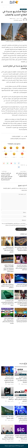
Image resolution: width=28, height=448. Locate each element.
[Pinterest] (11, 163)
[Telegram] (18, 167)
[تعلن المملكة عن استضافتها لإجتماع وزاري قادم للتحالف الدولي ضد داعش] (7, 294)
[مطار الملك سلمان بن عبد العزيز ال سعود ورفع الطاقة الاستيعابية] (21, 241)
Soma (11, 18)
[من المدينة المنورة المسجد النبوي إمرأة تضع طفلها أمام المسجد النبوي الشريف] (21, 294)
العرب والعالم (23, 9)
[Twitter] (15, 163)
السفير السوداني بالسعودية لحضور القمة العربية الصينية (8, 437)
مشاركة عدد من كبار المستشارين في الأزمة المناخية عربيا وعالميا (21, 320)
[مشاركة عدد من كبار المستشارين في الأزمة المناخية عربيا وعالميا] (21, 312)
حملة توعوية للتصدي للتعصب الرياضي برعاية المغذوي (21, 399)
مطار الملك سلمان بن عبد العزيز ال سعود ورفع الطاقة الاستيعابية (21, 249)
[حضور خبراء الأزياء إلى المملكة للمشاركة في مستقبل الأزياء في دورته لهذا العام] (21, 259)
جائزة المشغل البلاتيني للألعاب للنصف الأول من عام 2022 (21, 437)
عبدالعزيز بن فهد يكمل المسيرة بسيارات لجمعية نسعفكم (7, 286)
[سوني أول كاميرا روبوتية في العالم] (7, 391)
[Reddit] (3, 163)
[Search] (2, 2)
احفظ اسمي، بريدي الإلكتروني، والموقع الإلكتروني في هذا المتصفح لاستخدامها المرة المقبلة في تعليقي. (13, 224)
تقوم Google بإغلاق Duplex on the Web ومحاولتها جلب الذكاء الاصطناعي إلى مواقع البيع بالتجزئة (9, 268)
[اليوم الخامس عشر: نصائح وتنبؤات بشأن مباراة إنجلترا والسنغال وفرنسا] (7, 312)
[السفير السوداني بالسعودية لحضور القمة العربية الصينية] (7, 429)
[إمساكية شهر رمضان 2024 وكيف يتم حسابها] (21, 278)
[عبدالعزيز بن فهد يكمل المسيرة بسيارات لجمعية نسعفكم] (7, 278)
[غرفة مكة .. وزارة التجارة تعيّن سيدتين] (7, 410)
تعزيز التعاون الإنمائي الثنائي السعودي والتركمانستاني (21, 418)
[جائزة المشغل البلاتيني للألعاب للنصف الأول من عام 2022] (21, 429)
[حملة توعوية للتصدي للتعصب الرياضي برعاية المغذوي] (21, 391)
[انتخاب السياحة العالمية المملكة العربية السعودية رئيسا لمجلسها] (7, 371)
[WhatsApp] (7, 163)
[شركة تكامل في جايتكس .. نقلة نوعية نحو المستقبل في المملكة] (21, 371)
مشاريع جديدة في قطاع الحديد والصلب (17, 138)
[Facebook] (18, 163)
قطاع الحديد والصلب (16, 136)
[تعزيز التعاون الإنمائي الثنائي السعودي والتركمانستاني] (21, 410)
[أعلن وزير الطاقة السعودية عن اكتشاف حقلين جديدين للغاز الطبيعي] (7, 241)
